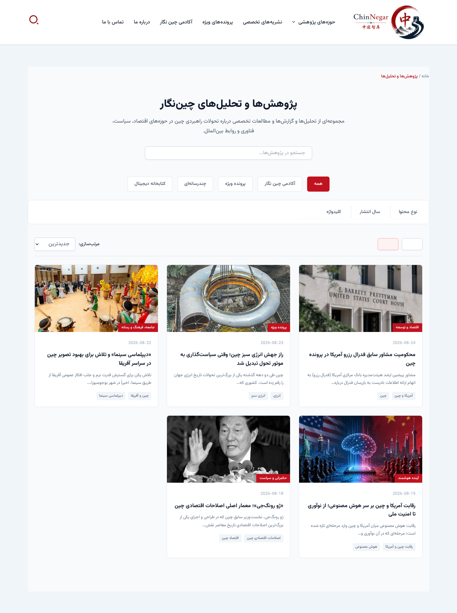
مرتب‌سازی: (89, 244)
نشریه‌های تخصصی (262, 22)
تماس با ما (113, 22)
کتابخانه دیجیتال (149, 184)
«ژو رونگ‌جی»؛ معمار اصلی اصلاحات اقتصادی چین (229, 506)
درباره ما (142, 22)
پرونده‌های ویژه (217, 22)
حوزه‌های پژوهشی (316, 22)
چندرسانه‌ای (195, 184)
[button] (295, 22)
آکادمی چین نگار (176, 22)
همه (318, 184)
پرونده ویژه (235, 184)
